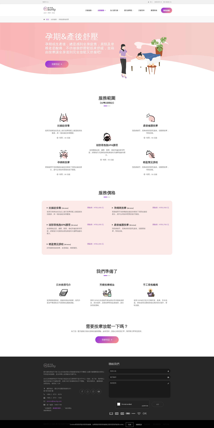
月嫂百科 (141, 10)
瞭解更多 (139, 425)
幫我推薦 (166, 10)
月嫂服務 (88, 10)
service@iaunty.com (54, 401)
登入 (151, 2)
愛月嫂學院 (128, 10)
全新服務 (101, 10)
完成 (129, 425)
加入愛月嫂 (114, 10)
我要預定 (56, 64)
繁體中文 (45, 2)
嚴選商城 (154, 10)
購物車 (168, 2)
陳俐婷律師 (57, 408)
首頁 (47, 19)
